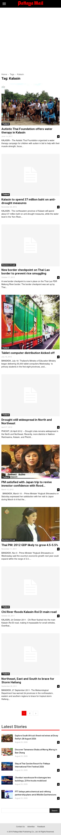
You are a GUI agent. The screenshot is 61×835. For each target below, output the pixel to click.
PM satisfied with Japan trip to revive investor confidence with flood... (26, 483)
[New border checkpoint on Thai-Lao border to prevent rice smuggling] (30, 245)
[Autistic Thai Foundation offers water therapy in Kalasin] (30, 104)
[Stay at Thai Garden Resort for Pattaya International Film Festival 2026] (7, 766)
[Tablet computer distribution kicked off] (30, 322)
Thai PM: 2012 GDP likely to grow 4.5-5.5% (29, 545)
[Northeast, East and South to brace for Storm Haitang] (30, 654)
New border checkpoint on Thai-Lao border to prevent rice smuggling (25, 271)
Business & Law (8, 265)
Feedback (41, 826)
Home (4, 74)
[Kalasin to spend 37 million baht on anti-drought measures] (30, 175)
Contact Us (20, 826)
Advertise (31, 826)
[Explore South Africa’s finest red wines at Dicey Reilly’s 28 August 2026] (7, 738)
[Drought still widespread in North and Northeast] (30, 395)
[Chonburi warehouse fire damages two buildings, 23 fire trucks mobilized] (7, 780)
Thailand (5, 124)
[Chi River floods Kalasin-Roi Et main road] (30, 587)
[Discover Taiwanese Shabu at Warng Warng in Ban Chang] (7, 752)
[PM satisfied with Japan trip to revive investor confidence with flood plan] (30, 462)
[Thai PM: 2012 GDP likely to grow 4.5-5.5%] (30, 524)
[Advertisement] (30, 39)
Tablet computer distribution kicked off (28, 353)
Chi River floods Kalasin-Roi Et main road (29, 612)
